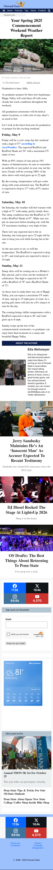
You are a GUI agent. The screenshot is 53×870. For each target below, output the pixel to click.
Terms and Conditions (15, 844)
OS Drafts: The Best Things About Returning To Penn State (26, 560)
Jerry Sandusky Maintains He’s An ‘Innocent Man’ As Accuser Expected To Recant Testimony (26, 450)
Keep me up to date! (16, 643)
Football (42, 10)
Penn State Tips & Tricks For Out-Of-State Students (25, 792)
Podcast (18, 10)
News (10, 10)
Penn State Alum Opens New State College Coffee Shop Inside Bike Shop (26, 801)
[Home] (14, 7)
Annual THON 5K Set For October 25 (25, 774)
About (33, 10)
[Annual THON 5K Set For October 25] (26, 770)
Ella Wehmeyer (13, 83)
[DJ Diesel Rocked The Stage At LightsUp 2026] (26, 502)
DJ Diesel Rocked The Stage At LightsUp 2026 (26, 509)
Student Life (9, 15)
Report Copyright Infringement (37, 845)
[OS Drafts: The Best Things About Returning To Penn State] (26, 550)
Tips (26, 10)
